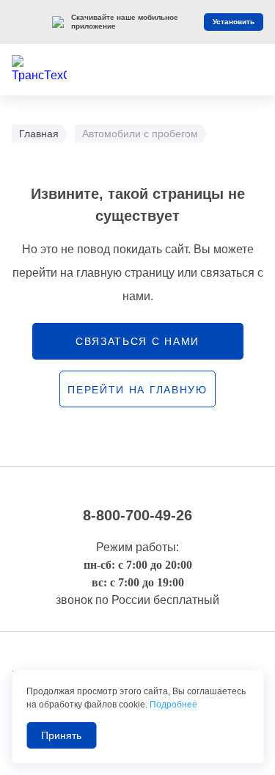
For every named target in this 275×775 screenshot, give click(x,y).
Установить (233, 22)
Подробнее (173, 704)
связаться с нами (137, 341)
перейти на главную (137, 390)
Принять (61, 735)
